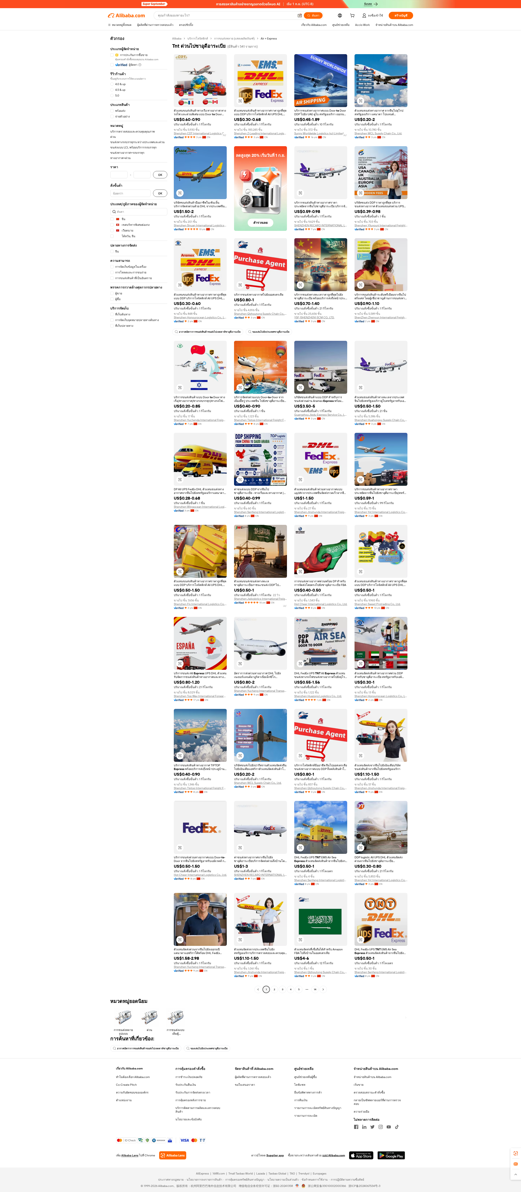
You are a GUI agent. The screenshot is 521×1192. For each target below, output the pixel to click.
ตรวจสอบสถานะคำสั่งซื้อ (369, 1092)
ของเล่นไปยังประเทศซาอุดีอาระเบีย (270, 331)
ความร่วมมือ (361, 1111)
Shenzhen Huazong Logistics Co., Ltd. (318, 696)
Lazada (260, 1173)
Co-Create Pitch (126, 1084)
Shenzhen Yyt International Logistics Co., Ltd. (381, 512)
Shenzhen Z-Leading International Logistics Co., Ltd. (260, 133)
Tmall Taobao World (240, 1173)
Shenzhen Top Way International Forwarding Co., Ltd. (200, 696)
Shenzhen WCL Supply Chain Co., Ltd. (378, 133)
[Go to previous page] (258, 989)
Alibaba (176, 38)
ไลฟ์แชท (299, 1084)
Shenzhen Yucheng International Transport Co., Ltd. (260, 690)
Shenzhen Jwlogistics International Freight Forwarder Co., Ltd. (260, 598)
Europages (319, 1173)
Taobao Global (277, 1173)
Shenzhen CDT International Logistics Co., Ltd (200, 133)
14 (315, 989)
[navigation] (138, 514)
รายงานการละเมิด (305, 1115)
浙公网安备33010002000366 (327, 1186)
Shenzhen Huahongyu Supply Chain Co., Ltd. (381, 420)
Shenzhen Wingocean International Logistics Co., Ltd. (200, 506)
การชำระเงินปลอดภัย (188, 1077)
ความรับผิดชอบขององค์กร (132, 1092)
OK (160, 175)
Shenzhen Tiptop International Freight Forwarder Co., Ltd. (260, 420)
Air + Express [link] (269, 38)
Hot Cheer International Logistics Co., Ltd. (320, 604)
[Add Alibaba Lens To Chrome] (172, 1155)
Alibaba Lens (129, 1155)
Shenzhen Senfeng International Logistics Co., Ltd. (260, 512)
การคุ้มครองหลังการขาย (190, 1100)
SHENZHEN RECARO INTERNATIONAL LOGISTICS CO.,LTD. (320, 225)
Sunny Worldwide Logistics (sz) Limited (319, 133)
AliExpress (202, 1173)
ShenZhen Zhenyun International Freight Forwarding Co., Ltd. (381, 317)
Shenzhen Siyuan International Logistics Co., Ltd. (200, 225)
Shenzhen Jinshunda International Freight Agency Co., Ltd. (320, 512)
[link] (515, 1153)
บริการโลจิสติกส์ (197, 38)
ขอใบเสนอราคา (245, 1084)
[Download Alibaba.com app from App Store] (361, 1155)
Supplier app (275, 1155)
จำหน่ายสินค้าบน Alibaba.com (372, 1077)
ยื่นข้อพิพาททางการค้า (308, 1092)
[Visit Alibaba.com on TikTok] (396, 1126)
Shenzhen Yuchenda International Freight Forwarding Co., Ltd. (200, 420)
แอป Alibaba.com (333, 1155)
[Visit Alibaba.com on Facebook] (356, 1126)
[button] (299, 15)
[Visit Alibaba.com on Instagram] (380, 1126)
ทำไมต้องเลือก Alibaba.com (133, 1077)
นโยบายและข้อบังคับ (188, 1119)
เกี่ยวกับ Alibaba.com (129, 1068)
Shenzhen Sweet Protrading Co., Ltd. (378, 604)
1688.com (218, 1173)
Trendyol (303, 1173)
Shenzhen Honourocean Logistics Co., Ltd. (200, 317)
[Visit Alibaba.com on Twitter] (372, 1126)
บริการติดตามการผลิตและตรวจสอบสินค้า (197, 1109)
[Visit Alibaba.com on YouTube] (388, 1126)
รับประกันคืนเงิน (185, 1084)
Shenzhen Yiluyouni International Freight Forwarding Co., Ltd (381, 225)
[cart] (353, 16)
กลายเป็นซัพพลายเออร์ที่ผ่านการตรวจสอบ (377, 1102)
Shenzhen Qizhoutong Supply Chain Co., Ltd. (260, 313)
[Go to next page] (323, 989)
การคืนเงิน (301, 1100)
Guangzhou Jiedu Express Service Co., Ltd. (320, 414)
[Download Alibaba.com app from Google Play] (391, 1155)
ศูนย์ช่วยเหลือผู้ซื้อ (305, 1077)
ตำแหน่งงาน (124, 1100)
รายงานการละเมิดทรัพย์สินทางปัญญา (317, 1108)
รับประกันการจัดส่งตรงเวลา (192, 1092)
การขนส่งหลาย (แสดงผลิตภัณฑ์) (234, 38)
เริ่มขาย (358, 1084)
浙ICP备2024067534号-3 (364, 1186)
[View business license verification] (297, 1186)
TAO (292, 1173)
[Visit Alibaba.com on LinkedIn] (364, 1126)
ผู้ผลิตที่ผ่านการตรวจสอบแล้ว (253, 1077)
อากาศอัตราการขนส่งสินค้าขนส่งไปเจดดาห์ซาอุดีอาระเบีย (210, 331)
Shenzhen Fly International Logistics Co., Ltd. (200, 604)
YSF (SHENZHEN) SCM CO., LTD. (314, 317)
